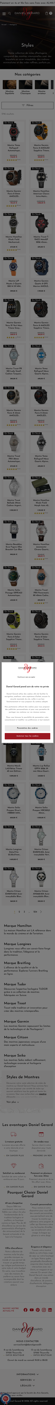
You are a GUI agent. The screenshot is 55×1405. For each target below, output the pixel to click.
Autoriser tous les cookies (27, 736)
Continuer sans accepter (26, 677)
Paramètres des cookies (27, 728)
